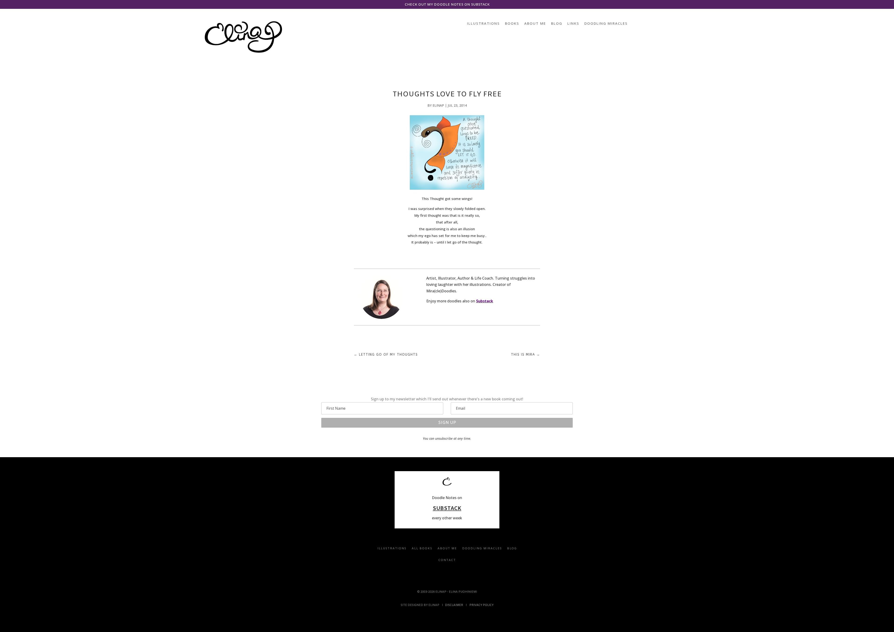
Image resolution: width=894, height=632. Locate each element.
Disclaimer (454, 605)
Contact (447, 560)
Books (512, 24)
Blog (556, 24)
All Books (422, 549)
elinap (438, 105)
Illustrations (483, 24)
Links (573, 24)
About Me (535, 24)
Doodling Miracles (606, 24)
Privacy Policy (481, 605)
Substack (484, 301)
